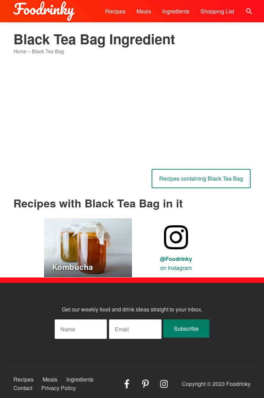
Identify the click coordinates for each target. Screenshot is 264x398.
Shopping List (217, 11)
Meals (143, 11)
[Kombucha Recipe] (88, 247)
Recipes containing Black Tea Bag (201, 178)
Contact (22, 388)
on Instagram (176, 263)
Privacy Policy (58, 388)
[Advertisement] (132, 109)
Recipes (115, 11)
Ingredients (175, 11)
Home (19, 51)
